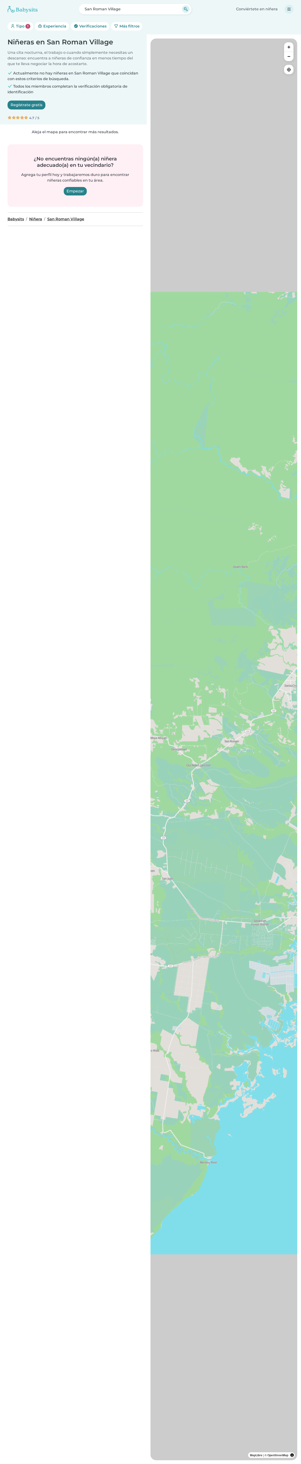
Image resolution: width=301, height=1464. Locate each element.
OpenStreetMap (277, 1455)
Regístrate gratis (26, 105)
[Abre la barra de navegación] (289, 9)
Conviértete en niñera (257, 9)
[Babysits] (23, 9)
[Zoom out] (288, 56)
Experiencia (54, 26)
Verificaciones (92, 26)
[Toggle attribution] (292, 1455)
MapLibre (256, 1455)
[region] (223, 749)
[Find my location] (288, 69)
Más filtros (129, 26)
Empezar (75, 191)
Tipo (21, 26)
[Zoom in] (288, 47)
